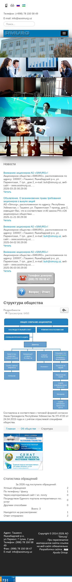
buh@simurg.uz (52, 236)
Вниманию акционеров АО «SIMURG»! (25, 172)
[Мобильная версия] (6, 5)
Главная (11, 428)
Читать (7, 191)
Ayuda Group (60, 552)
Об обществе (28, 428)
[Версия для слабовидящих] (12, 5)
